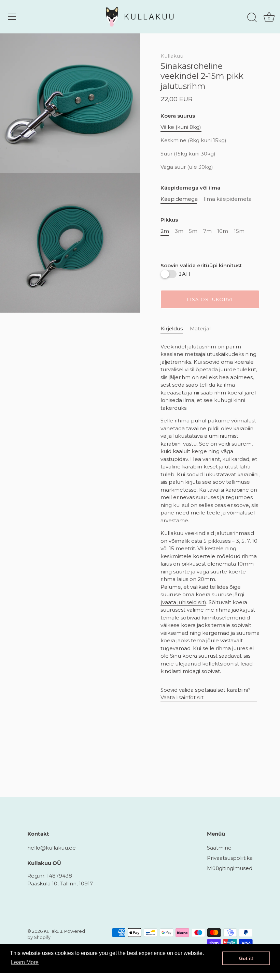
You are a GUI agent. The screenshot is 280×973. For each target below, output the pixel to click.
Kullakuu (171, 56)
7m (207, 231)
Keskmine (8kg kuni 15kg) (193, 140)
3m (179, 231)
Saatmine (219, 847)
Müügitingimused (229, 868)
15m (239, 231)
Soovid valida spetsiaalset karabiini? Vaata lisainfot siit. (205, 694)
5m (193, 231)
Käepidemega (179, 199)
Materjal (200, 328)
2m (164, 231)
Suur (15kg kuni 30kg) (187, 154)
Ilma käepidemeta (228, 199)
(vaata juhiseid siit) (183, 602)
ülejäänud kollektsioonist (207, 663)
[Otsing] (252, 17)
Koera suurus (177, 116)
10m (222, 231)
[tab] (175, 329)
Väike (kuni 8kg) (180, 127)
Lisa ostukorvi (210, 299)
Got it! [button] (246, 958)
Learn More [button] (25, 962)
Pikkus (169, 220)
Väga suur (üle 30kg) (186, 167)
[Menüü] (11, 16)
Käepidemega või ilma (190, 188)
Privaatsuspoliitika (230, 858)
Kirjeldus (171, 328)
